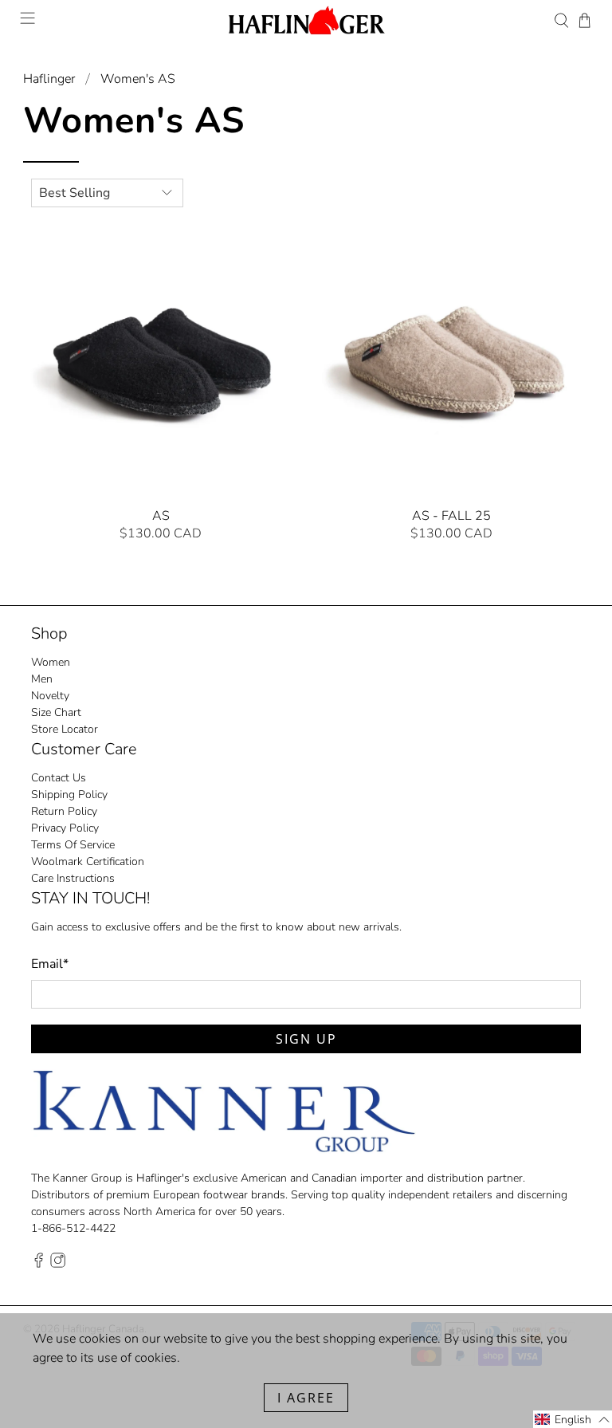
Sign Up (403, 807)
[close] (535, 591)
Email (292, 732)
